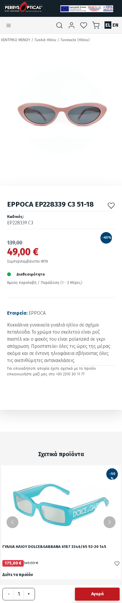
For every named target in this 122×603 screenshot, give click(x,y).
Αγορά (97, 593)
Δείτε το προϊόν (17, 574)
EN (115, 25)
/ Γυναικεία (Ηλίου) (73, 40)
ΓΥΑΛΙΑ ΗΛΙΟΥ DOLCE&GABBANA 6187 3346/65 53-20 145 (54, 547)
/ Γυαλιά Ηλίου (43, 40)
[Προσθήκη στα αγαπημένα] (111, 205)
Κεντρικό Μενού (15, 40)
